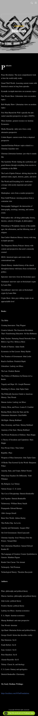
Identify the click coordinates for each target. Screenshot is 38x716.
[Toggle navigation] (36, 3)
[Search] (32, 3)
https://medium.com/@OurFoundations (15, 693)
